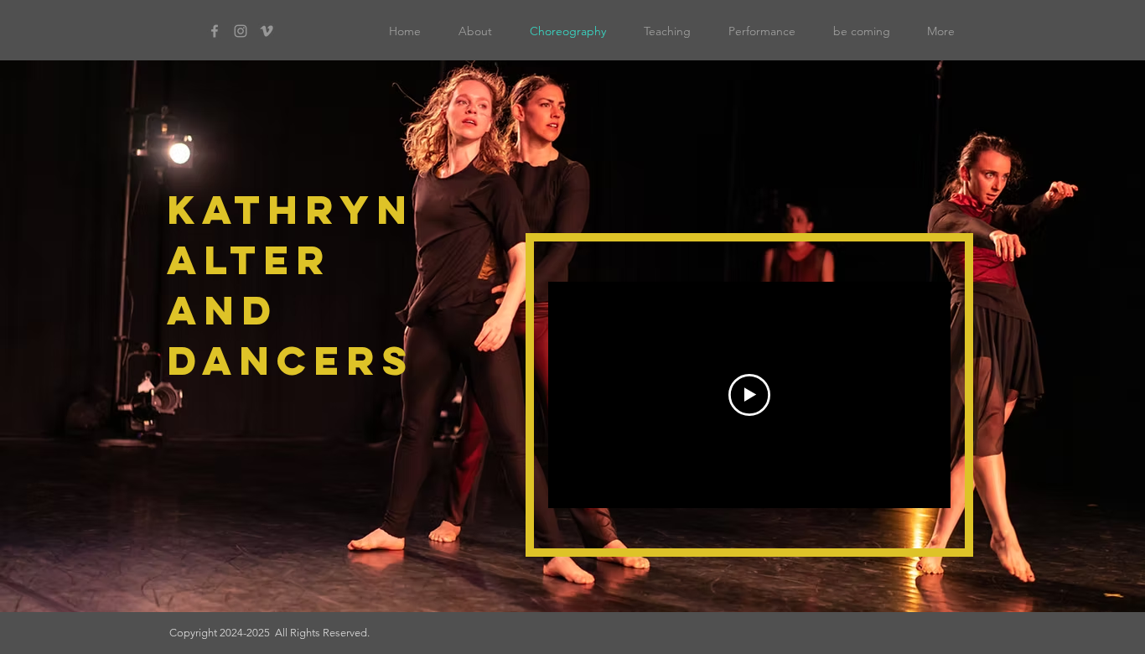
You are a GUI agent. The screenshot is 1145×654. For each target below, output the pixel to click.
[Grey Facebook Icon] (214, 31)
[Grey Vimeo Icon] (266, 31)
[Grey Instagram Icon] (240, 31)
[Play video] (749, 395)
